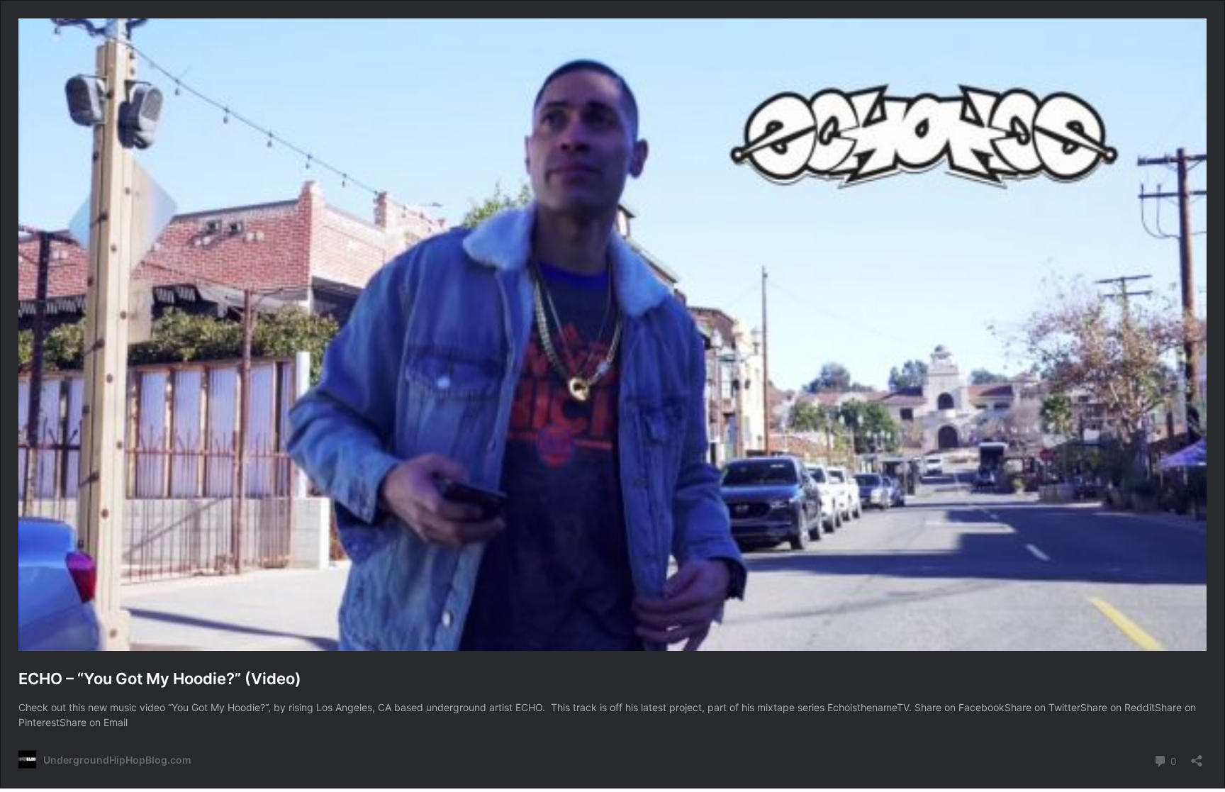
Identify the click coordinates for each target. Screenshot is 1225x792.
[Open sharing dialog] (1197, 756)
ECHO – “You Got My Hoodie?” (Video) (159, 678)
